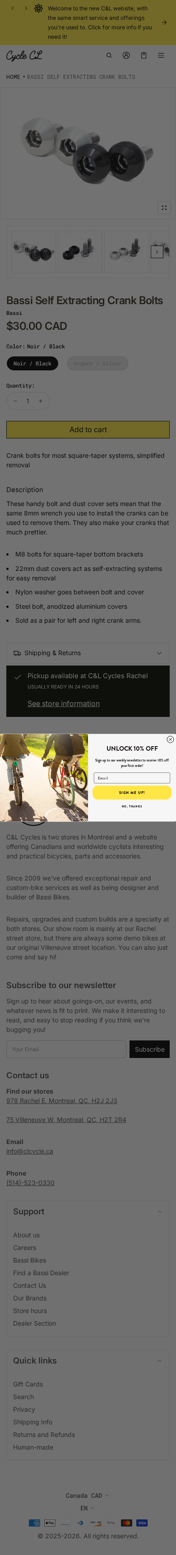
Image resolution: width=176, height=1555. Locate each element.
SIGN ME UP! (132, 792)
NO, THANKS (132, 806)
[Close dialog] (170, 739)
